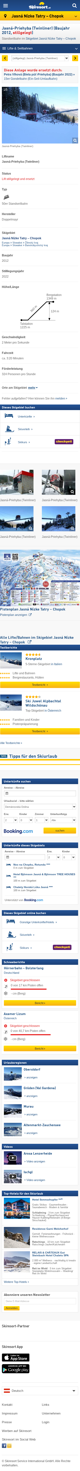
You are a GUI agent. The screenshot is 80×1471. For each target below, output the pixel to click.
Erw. (6, 814)
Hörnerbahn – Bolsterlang (24, 968)
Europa (5, 242)
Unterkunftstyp (58, 814)
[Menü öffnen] (5, 5)
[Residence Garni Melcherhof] (11, 1237)
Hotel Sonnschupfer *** (47, 1199)
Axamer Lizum (15, 1014)
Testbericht (39, 684)
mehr (31, 387)
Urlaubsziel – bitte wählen (19, 801)
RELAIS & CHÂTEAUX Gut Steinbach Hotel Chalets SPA (50, 1254)
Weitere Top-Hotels (15, 1282)
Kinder (23, 814)
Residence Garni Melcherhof (50, 1229)
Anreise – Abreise (14, 787)
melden (60, 398)
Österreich (10, 1018)
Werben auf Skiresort (16, 1431)
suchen (59, 830)
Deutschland (11, 972)
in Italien (56, 664)
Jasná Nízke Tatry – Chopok (37, 16)
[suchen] (74, 5)
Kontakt (7, 1404)
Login (45, 1422)
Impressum (9, 1413)
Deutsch (17, 1391)
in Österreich (52, 710)
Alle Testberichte (10, 743)
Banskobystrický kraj (36, 245)
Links (45, 1404)
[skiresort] (40, 5)
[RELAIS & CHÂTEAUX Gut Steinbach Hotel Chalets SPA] (11, 1262)
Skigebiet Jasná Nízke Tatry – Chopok (51, 38)
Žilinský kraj (31, 242)
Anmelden (12, 1308)
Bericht (39, 1003)
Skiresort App (12, 1347)
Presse (7, 1422)
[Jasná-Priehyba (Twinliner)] (16, 483)
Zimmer (39, 814)
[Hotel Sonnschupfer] (11, 1208)
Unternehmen (51, 1413)
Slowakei (17, 242)
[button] (18, 831)
